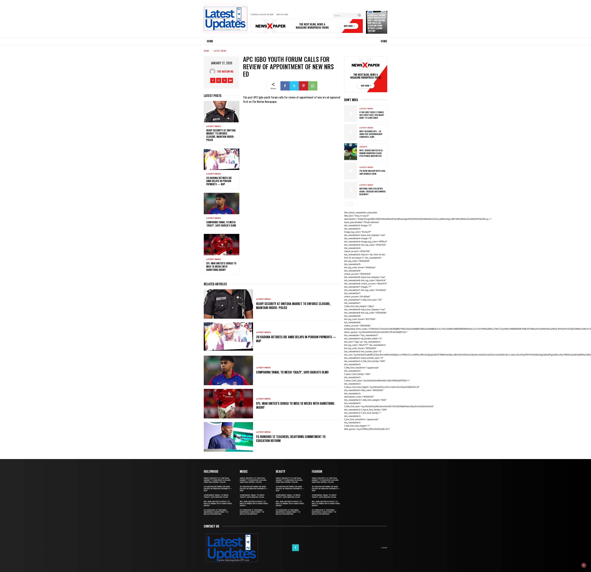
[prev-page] (346, 204)
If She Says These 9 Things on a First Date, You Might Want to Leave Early (371, 114)
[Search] (359, 15)
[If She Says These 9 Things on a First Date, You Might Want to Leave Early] (350, 113)
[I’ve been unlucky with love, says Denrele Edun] (350, 170)
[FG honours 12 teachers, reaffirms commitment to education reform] (228, 437)
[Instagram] (218, 80)
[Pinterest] (303, 85)
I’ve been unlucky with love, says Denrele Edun (372, 172)
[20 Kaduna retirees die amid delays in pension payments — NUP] (221, 159)
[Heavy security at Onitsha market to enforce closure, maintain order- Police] (221, 111)
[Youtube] (230, 80)
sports (363, 147)
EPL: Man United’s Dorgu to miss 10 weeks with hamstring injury (221, 266)
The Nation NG (225, 71)
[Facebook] (212, 80)
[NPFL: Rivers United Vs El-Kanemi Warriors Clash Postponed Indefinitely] (350, 151)
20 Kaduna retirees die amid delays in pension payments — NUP (219, 181)
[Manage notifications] (583, 565)
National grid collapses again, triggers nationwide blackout (372, 191)
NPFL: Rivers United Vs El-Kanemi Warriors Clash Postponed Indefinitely (371, 153)
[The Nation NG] (213, 71)
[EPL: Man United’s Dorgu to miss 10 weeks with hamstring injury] (221, 244)
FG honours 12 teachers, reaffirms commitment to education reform (291, 438)
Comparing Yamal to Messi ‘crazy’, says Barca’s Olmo (221, 223)
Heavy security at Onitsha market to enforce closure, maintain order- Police (221, 135)
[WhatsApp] (312, 85)
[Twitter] (224, 80)
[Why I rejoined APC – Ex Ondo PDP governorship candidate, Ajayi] (350, 132)
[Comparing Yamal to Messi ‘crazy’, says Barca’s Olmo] (221, 203)
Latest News (220, 50)
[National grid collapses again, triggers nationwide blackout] (350, 190)
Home (206, 50)
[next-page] (351, 204)
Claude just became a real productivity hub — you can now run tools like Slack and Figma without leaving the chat (377, 23)
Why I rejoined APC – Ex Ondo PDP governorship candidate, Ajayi (370, 134)
